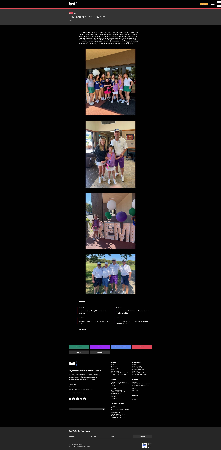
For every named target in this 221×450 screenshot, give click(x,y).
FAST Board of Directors (117, 387)
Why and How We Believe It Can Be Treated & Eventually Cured (119, 373)
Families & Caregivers (121, 347)
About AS (78, 352)
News (75, 13)
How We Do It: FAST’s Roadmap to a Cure (120, 384)
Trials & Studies (115, 411)
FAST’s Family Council (116, 390)
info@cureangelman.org (78, 393)
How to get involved (116, 415)
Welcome (113, 406)
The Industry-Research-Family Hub (141, 383)
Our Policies (71, 446)
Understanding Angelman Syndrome (120, 409)
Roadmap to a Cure (115, 412)
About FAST (100, 352)
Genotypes (113, 369)
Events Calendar (115, 395)
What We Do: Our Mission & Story (119, 382)
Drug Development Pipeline (118, 414)
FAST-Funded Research (138, 369)
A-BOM (134, 388)
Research (78, 347)
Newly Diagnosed (115, 407)
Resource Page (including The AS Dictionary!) (119, 418)
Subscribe (142, 436)
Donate (204, 4)
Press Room (114, 398)
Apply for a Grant (136, 366)
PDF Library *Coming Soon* (139, 372)
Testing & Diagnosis (116, 368)
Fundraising (135, 399)
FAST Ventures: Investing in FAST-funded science (140, 386)
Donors (142, 347)
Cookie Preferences (79, 446)
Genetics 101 (114, 366)
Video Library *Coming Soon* (139, 374)
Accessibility (88, 446)
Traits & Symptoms (115, 371)
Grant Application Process (138, 368)
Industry (100, 347)
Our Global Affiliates (116, 393)
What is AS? (114, 364)
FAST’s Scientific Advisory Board (119, 392)
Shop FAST (113, 396)
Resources (135, 371)
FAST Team (113, 388)
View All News (82, 329)
